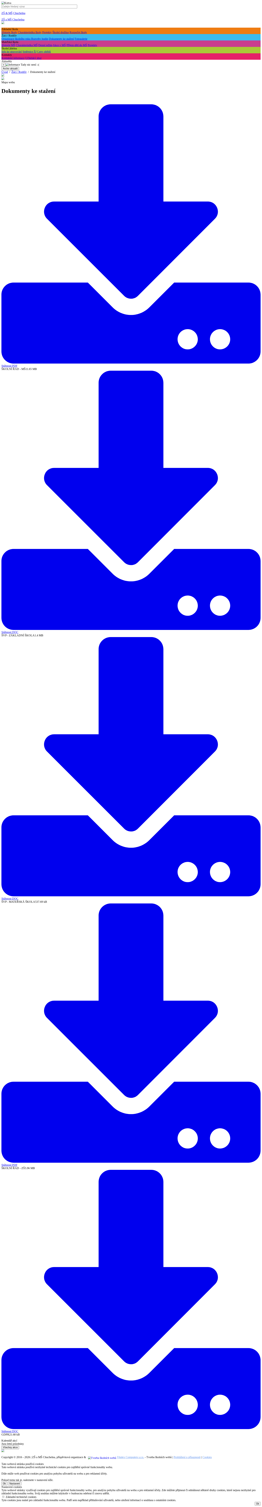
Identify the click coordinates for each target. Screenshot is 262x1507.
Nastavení (14, 1483)
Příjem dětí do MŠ (76, 45)
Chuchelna (19, 13)
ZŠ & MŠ (6, 13)
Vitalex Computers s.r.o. (130, 1457)
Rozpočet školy (78, 32)
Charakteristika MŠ (27, 45)
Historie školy (9, 32)
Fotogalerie (81, 38)
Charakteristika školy (30, 32)
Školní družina (60, 32)
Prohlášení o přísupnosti (187, 1457)
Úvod (4, 71)
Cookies (207, 1457)
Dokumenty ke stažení (61, 38)
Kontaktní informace (13, 58)
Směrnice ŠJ (29, 51)
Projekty (47, 32)
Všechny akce (10, 1447)
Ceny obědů (44, 51)
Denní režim (45, 45)
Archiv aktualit (10, 68)
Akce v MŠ (59, 45)
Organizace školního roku (16, 38)
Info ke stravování (11, 51)
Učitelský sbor (33, 58)
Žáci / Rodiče (19, 71)
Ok (4, 1483)
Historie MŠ (8, 45)
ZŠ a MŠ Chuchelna (12, 19)
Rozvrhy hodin (39, 38)
